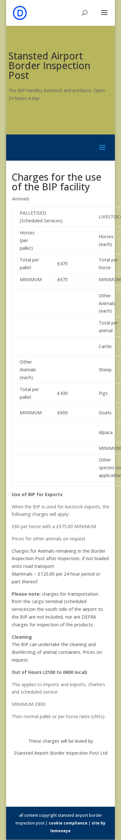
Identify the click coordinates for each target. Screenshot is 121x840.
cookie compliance (68, 823)
